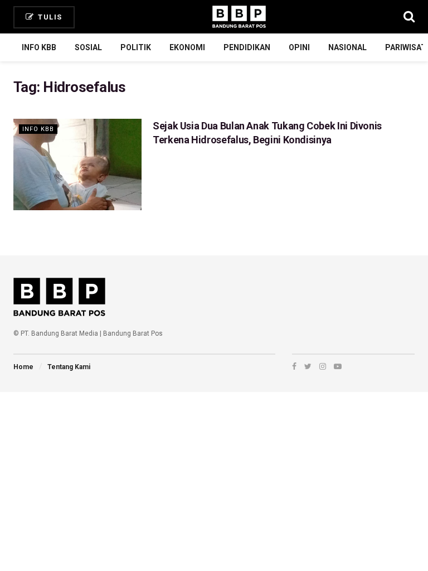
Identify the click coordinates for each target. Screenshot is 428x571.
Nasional (347, 47)
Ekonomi (187, 47)
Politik (135, 47)
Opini (299, 47)
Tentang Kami (68, 367)
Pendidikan (246, 47)
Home (23, 367)
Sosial (88, 47)
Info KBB (39, 47)
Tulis (49, 17)
